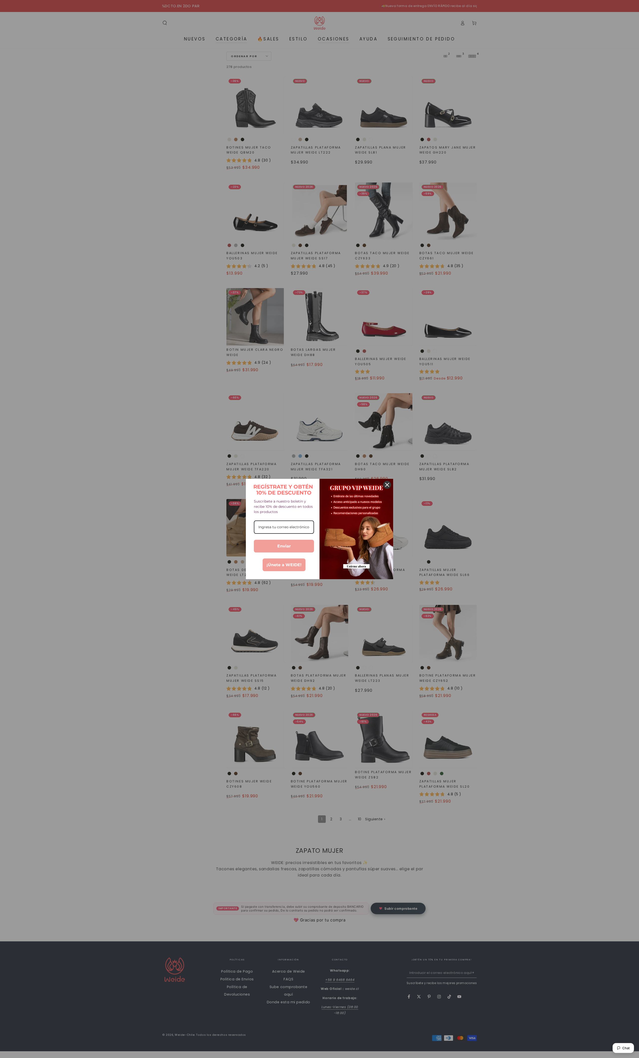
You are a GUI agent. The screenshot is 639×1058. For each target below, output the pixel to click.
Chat (626, 1048)
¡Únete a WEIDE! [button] (284, 564)
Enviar (284, 546)
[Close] (387, 485)
